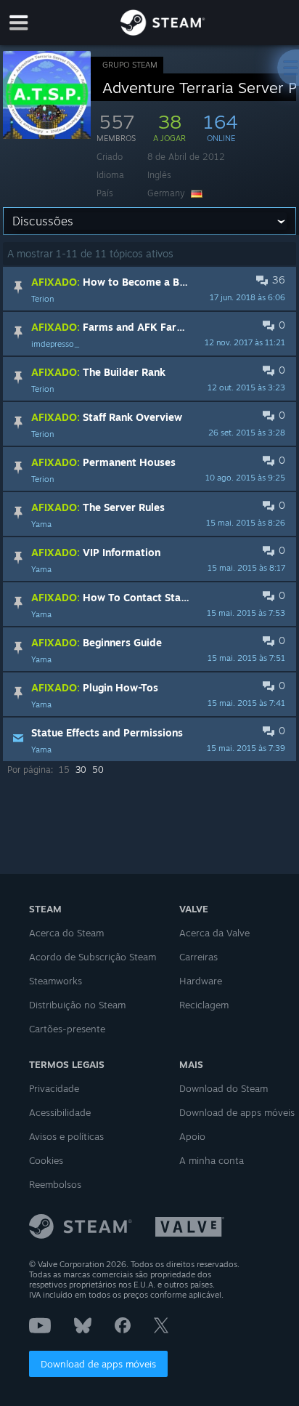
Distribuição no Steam (77, 1005)
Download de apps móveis (98, 1364)
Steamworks (55, 981)
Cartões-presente (67, 1029)
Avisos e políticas (66, 1136)
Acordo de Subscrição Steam (92, 957)
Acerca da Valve (214, 933)
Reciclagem (204, 1005)
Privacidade (54, 1088)
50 (98, 769)
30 (80, 769)
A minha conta (211, 1160)
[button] (149, 288)
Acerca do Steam (66, 933)
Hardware (200, 981)
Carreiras (198, 957)
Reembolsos (55, 1184)
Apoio (192, 1136)
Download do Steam (223, 1088)
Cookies (46, 1160)
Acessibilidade (60, 1112)
